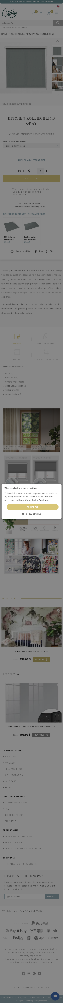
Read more (44, 500)
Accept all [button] (32, 507)
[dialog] (32, 501)
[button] (31, 514)
